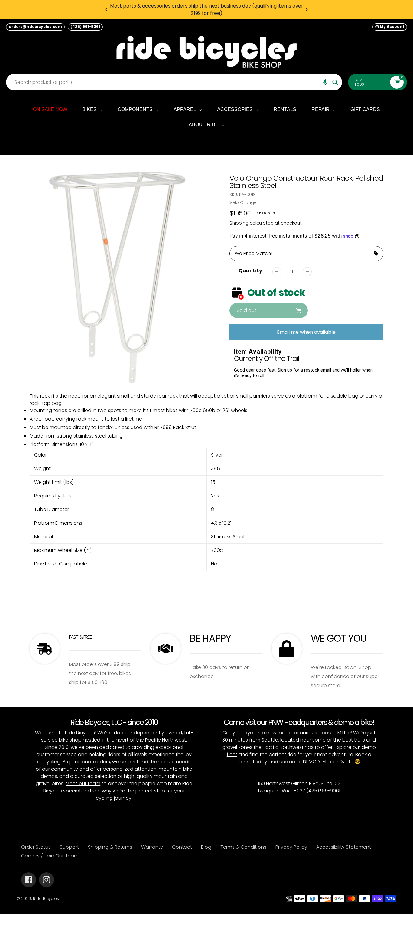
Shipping (239, 223)
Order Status (36, 847)
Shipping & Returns (110, 847)
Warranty (152, 847)
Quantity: (251, 270)
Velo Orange (243, 202)
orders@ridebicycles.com (35, 26)
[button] (325, 82)
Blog (206, 847)
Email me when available (306, 332)
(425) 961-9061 (85, 26)
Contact (182, 847)
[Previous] (107, 10)
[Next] (306, 10)
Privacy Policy (291, 847)
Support (69, 847)
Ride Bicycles (46, 898)
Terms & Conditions (243, 847)
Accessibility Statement (343, 847)
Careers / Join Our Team (50, 855)
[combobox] (175, 82)
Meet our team (83, 783)
